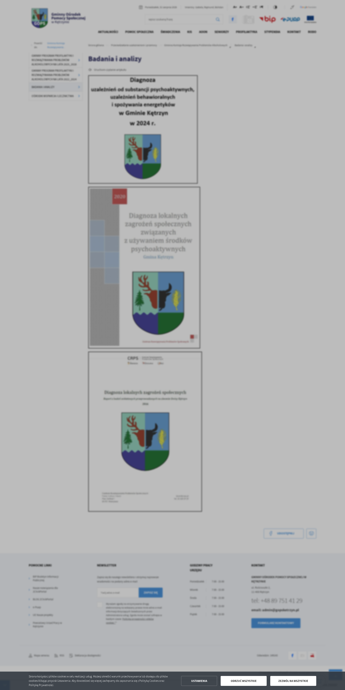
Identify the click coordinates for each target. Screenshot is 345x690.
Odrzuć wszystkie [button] (244, 681)
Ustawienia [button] (199, 681)
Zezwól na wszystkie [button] (293, 681)
